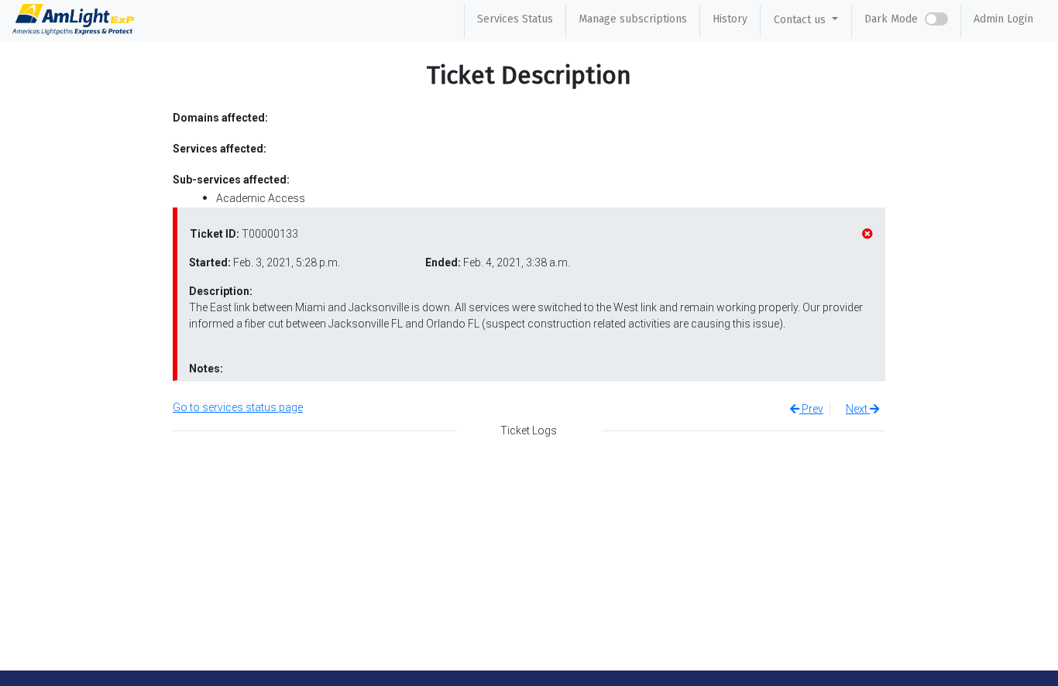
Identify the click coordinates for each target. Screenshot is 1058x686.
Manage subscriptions (633, 19)
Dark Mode (891, 19)
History (730, 19)
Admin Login (1003, 19)
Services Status (515, 19)
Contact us (801, 19)
